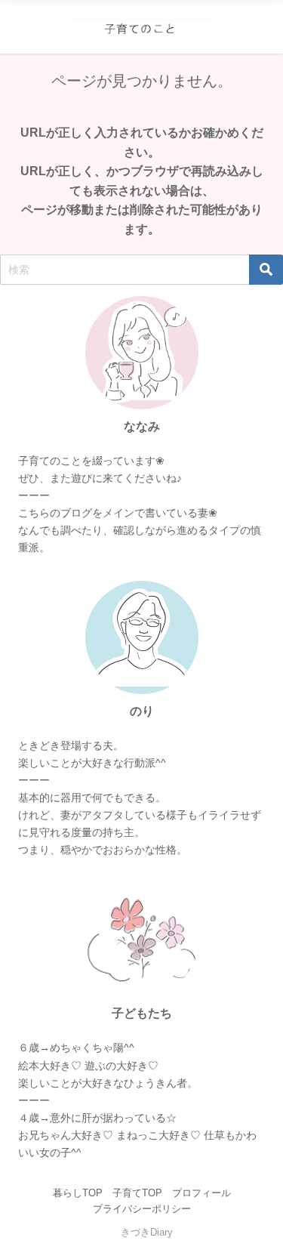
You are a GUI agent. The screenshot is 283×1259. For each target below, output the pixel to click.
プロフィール (201, 1193)
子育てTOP (137, 1193)
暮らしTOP (78, 1193)
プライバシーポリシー (142, 1209)
